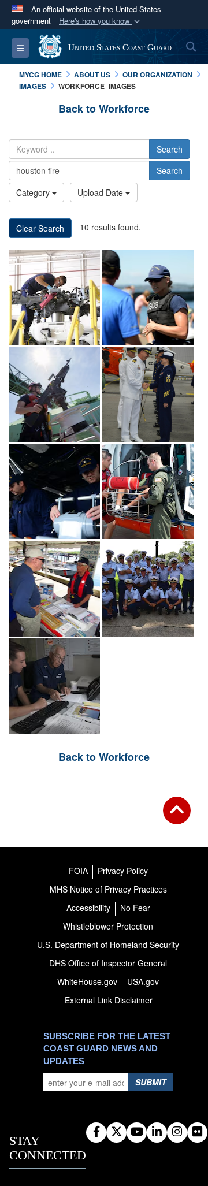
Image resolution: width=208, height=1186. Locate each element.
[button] (100, 21)
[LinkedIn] (157, 1132)
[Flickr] (197, 1132)
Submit (150, 1082)
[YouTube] (137, 1132)
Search (170, 149)
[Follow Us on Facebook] (96, 1132)
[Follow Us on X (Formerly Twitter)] (116, 1132)
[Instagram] (177, 1132)
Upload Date (101, 192)
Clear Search (40, 228)
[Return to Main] (177, 817)
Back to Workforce (104, 108)
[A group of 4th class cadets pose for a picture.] (148, 589)
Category (34, 192)
